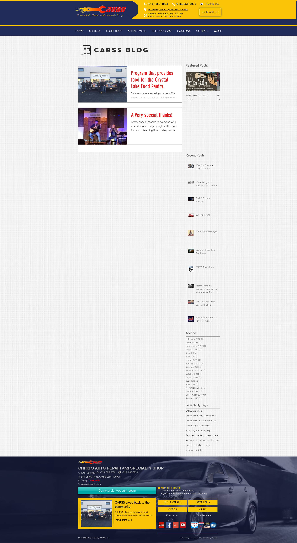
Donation (205, 425)
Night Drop (205, 430)
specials (198, 445)
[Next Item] (214, 81)
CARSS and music (194, 411)
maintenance (202, 440)
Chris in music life (207, 421)
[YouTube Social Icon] (183, 525)
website (199, 450)
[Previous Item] (190, 81)
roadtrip (189, 445)
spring (207, 445)
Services (190, 435)
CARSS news (211, 416)
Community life (193, 425)
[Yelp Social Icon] (161, 525)
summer (190, 450)
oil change (215, 440)
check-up (200, 435)
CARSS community (194, 416)
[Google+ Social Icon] (176, 525)
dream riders (212, 435)
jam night (190, 440)
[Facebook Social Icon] (168, 525)
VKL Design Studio (210, 538)
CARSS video (191, 421)
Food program (192, 430)
